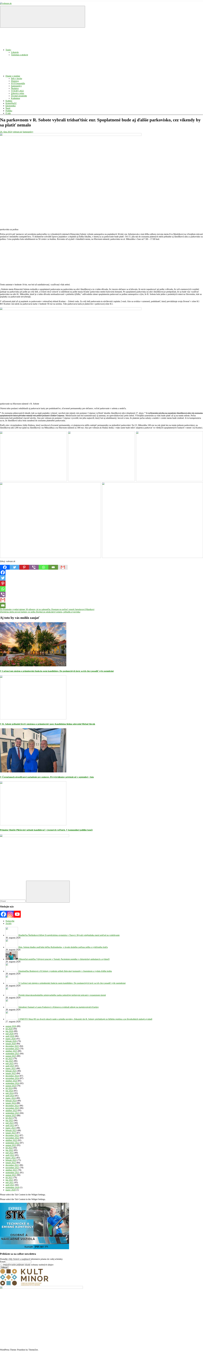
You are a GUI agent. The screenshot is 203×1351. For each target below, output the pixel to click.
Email (2, 1261)
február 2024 (11, 1100)
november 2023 (12, 1108)
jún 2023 (9, 1120)
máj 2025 (10, 1063)
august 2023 (11, 1115)
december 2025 (12, 1046)
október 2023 (11, 1110)
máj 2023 (10, 1123)
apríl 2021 (10, 1185)
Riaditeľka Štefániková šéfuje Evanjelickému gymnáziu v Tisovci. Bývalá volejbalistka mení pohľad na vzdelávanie (69, 935)
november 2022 (12, 1138)
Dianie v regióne (13, 76)
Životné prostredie (19, 96)
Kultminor (15, 98)
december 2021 (12, 1165)
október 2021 (11, 1170)
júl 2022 (9, 1148)
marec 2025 (11, 1068)
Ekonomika (11, 106)
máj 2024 (10, 1093)
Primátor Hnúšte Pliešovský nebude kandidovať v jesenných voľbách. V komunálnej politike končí (46, 830)
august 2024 (11, 1086)
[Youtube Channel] (17, 914)
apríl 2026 (10, 1036)
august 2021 (11, 1175)
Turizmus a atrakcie (19, 55)
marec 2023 (11, 1128)
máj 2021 (10, 1182)
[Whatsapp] (43, 567)
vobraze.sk (17, 132)
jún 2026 (9, 1031)
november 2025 (12, 1048)
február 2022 (11, 1160)
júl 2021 (9, 1177)
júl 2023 (9, 1118)
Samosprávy (16, 86)
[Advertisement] (83, 262)
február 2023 (11, 1130)
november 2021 (12, 1167)
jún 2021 (9, 1180)
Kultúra (9, 101)
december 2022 (12, 1135)
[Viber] (34, 567)
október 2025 (11, 1051)
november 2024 (12, 1078)
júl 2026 (9, 1029)
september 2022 (12, 1143)
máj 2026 (10, 1034)
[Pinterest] (24, 567)
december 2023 (12, 1105)
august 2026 (11, 1026)
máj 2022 (10, 1153)
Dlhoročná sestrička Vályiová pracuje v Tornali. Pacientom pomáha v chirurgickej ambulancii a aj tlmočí (64, 959)
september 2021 (12, 1172)
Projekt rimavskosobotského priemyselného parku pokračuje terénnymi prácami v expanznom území (62, 995)
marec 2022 (11, 1157)
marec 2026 (11, 1038)
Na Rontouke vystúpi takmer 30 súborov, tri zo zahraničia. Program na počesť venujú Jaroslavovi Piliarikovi (47, 609)
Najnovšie (10, 921)
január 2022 (11, 1162)
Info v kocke (16, 78)
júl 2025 (9, 1058)
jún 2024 (9, 1091)
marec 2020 (11, 1190)
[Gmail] (63, 567)
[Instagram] (10, 914)
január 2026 (11, 1043)
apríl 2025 (10, 1066)
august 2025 (11, 1056)
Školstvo (15, 88)
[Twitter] (14, 567)
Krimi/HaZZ (11, 103)
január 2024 (11, 1103)
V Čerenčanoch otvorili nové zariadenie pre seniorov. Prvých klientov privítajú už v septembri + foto (47, 777)
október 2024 (11, 1081)
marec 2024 (11, 1098)
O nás (8, 113)
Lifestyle (15, 52)
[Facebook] (5, 567)
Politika (9, 111)
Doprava (15, 81)
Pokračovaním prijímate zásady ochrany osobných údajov (28, 1265)
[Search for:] (13, 901)
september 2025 (12, 1053)
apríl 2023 (10, 1125)
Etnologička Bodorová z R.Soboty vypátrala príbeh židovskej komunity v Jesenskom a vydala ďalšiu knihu (65, 971)
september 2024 (12, 1083)
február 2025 (11, 1071)
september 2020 (12, 1187)
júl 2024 (9, 1088)
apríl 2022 (10, 1155)
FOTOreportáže (18, 83)
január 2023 (11, 1133)
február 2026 (11, 1041)
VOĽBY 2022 (17, 91)
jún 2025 (9, 1061)
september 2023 (12, 1113)
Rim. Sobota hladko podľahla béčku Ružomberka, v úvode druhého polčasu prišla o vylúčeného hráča (63, 947)
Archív (9, 923)
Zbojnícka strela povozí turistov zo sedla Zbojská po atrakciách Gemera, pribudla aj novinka (40, 612)
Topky (8, 50)
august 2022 (11, 1145)
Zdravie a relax (17, 93)
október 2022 (11, 1140)
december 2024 (12, 1076)
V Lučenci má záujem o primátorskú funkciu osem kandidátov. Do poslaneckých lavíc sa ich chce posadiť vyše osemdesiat (57, 671)
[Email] (53, 567)
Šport (8, 108)
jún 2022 (9, 1150)
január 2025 (11, 1073)
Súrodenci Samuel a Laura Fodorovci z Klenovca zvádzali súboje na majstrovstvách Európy (59, 1007)
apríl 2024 (10, 1095)
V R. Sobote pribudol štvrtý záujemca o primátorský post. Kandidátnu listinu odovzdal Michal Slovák (47, 724)
